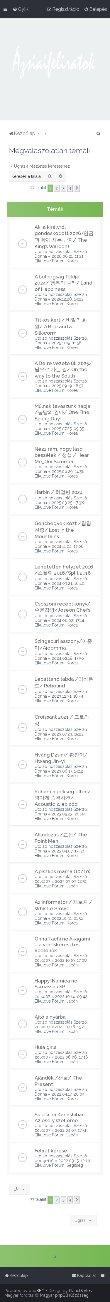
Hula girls (45, 1047)
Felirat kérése (51, 1151)
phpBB (35, 1290)
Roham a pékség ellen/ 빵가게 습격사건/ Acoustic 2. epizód (63, 798)
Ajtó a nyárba (50, 1017)
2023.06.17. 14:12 (67, 771)
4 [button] (70, 188)
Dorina (41, 256)
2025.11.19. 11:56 (67, 343)
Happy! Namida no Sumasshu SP (56, 983)
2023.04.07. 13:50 (68, 851)
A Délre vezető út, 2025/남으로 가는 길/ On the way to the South (63, 369)
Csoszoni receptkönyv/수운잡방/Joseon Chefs (62, 607)
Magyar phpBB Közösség (64, 1295)
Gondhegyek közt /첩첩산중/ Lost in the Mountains (63, 529)
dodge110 (44, 1160)
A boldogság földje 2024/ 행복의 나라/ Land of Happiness (63, 283)
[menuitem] (20, 9)
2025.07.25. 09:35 (68, 428)
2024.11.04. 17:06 (68, 546)
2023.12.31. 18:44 (67, 696)
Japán (72, 886)
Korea (72, 261)
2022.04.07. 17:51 (70, 1130)
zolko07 (42, 881)
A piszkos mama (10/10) (62, 871)
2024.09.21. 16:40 (68, 583)
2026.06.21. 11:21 (67, 256)
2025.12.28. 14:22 (68, 299)
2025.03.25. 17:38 (68, 502)
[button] (77, 188)
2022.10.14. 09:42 (71, 996)
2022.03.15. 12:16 (74, 1160)
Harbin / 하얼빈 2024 (59, 492)
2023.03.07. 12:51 (71, 881)
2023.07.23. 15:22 (68, 734)
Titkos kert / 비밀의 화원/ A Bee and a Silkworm (61, 326)
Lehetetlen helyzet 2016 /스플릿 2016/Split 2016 (64, 570)
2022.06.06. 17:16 (71, 1057)
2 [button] (57, 188)
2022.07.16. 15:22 (71, 1026)
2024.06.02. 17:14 (68, 620)
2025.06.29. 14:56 (68, 471)
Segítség (75, 1165)
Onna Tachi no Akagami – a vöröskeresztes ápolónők (62, 944)
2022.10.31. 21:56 (67, 918)
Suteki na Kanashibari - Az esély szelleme (61, 1117)
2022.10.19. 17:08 (71, 960)
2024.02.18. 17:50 (68, 658)
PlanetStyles (80, 1290)
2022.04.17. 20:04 (68, 1094)
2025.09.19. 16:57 (67, 385)
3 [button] (63, 188)
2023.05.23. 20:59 (68, 814)
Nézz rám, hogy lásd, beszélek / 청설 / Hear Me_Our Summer (62, 455)
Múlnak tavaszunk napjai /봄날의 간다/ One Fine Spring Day (63, 412)
